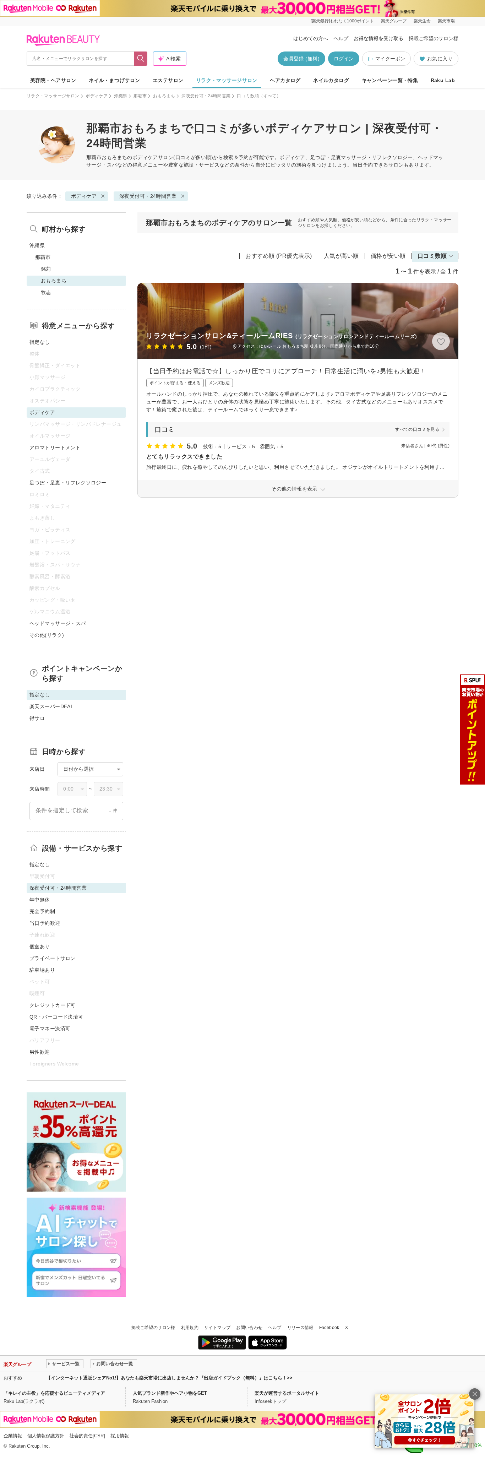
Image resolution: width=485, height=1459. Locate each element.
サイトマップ (217, 1327)
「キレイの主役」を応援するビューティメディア (54, 1393)
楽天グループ (394, 20)
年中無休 (39, 899)
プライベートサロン (52, 958)
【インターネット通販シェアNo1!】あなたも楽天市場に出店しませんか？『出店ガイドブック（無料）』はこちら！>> (169, 1378)
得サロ (37, 718)
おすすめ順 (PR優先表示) (278, 256)
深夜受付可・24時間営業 (205, 95)
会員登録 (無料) (301, 58)
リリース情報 (300, 1327)
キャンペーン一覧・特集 (390, 80)
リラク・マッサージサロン (226, 80)
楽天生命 (422, 20)
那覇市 (140, 95)
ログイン (344, 58)
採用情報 (119, 1435)
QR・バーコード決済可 (56, 1017)
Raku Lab (443, 80)
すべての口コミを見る (417, 429)
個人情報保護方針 (45, 1435)
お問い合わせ (249, 1327)
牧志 (46, 292)
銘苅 (46, 269)
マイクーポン (390, 58)
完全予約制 (42, 911)
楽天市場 (446, 20)
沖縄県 (120, 95)
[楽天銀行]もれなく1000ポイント (342, 20)
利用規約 (189, 1327)
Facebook (329, 1327)
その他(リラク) (46, 635)
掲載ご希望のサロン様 (433, 38)
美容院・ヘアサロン (53, 80)
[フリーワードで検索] (141, 58)
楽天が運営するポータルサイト (287, 1393)
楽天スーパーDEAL (51, 706)
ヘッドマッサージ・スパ (57, 623)
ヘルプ (340, 38)
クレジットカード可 (52, 1005)
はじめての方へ (310, 38)
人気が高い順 (341, 256)
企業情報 (13, 1435)
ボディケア (97, 95)
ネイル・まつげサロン (114, 80)
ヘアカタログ (285, 80)
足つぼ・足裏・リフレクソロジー (67, 483)
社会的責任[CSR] (87, 1435)
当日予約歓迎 (44, 923)
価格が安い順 (388, 256)
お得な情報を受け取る (378, 38)
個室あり (39, 946)
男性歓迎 (39, 1052)
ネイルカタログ (331, 80)
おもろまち (164, 95)
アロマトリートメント (55, 447)
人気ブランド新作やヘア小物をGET (170, 1393)
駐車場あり (42, 970)
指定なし (39, 342)
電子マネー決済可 (49, 1028)
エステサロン (168, 80)
